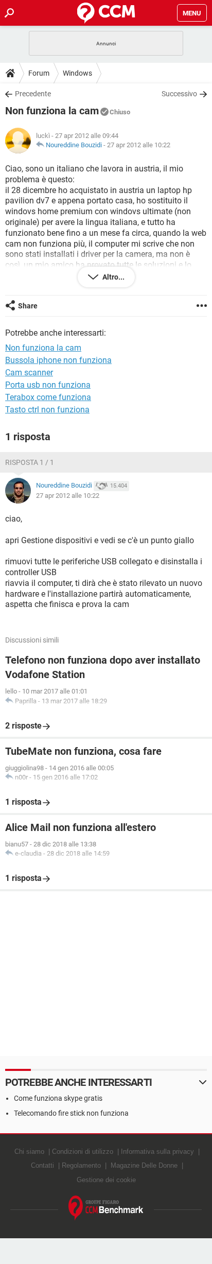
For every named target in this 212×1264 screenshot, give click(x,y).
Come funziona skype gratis (58, 1098)
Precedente (33, 94)
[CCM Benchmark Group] (106, 1208)
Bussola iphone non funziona (58, 360)
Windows (77, 73)
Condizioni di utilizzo (82, 1151)
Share (28, 306)
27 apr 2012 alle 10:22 (138, 145)
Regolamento (81, 1165)
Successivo (179, 94)
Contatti (42, 1165)
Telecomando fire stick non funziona (71, 1113)
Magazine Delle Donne (144, 1165)
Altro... (113, 277)
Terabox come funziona (48, 397)
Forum (38, 73)
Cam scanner (29, 372)
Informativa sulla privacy (157, 1151)
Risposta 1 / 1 (29, 462)
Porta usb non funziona (48, 385)
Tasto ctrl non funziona (47, 409)
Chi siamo (29, 1151)
